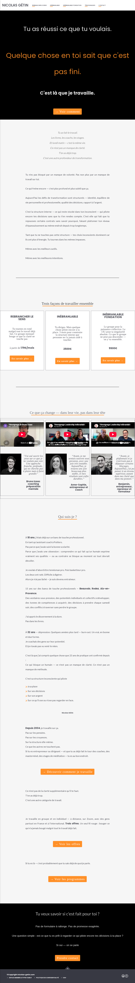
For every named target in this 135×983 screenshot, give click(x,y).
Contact (102, 5)
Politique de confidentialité (47, 978)
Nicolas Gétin (15, 5)
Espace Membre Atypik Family (20, 978)
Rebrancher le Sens (39, 5)
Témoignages (90, 5)
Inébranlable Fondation (72, 5)
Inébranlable (55, 5)
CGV (64, 978)
